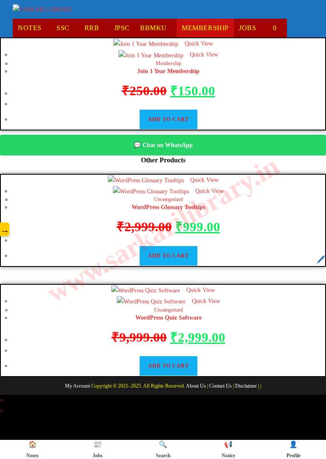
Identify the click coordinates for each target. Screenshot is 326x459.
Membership (168, 63)
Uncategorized (168, 199)
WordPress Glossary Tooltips (168, 207)
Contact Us (220, 386)
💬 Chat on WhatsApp (163, 145)
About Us (196, 386)
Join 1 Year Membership (168, 71)
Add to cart (168, 119)
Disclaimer (246, 386)
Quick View (198, 43)
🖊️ (320, 259)
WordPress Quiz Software (168, 317)
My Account (77, 386)
